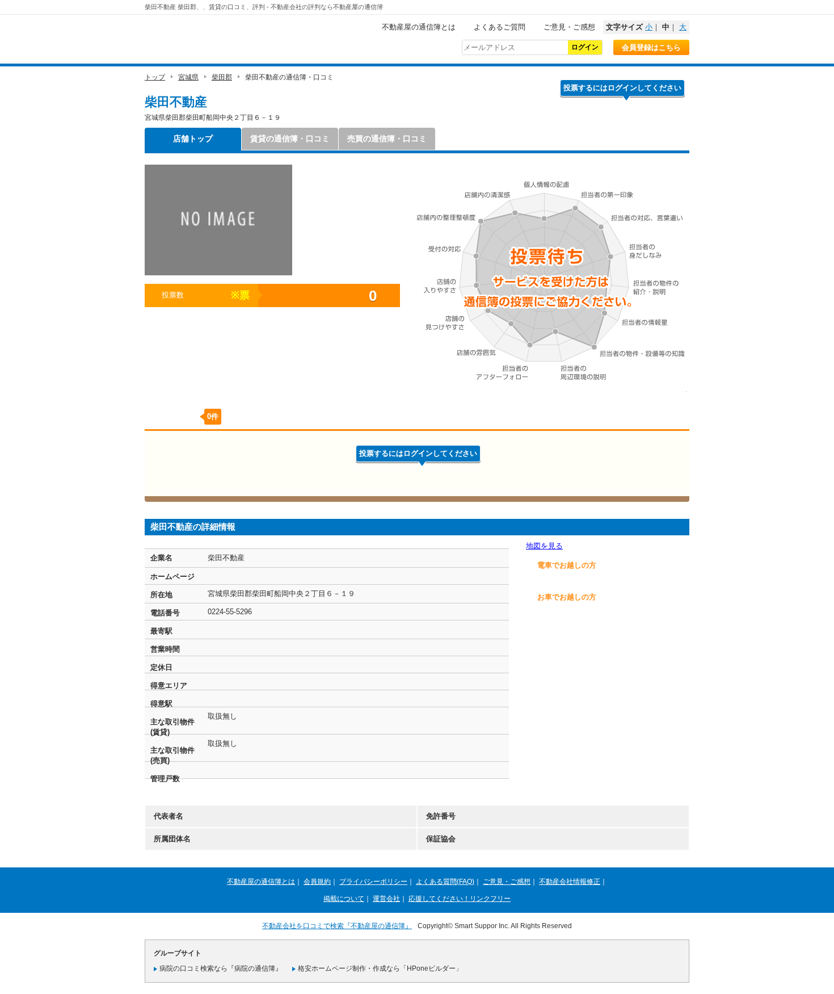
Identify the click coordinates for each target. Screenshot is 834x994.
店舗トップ (193, 138)
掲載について (343, 899)
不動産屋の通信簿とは (419, 27)
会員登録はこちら (651, 47)
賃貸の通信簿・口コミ (290, 138)
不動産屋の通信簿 (221, 37)
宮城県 (188, 77)
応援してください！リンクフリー (459, 899)
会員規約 (317, 882)
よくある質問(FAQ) (445, 882)
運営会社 (386, 899)
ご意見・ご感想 (569, 27)
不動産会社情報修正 (569, 882)
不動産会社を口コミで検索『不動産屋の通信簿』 (337, 926)
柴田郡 (222, 77)
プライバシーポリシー (373, 882)
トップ (155, 77)
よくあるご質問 (499, 27)
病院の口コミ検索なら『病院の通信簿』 (220, 968)
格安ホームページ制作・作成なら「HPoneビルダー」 (380, 968)
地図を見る (544, 546)
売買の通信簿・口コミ (387, 138)
